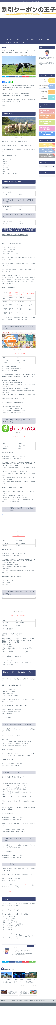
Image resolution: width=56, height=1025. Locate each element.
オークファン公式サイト (8, 891)
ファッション (18, 39)
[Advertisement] (28, 27)
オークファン (26, 885)
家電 (48, 39)
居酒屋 (16, 42)
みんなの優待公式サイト (18, 536)
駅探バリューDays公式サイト (18, 615)
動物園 (4, 47)
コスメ (41, 39)
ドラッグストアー (30, 39)
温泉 (23, 42)
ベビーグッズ (7, 39)
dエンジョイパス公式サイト (19, 436)
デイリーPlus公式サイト (18, 353)
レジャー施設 (7, 42)
